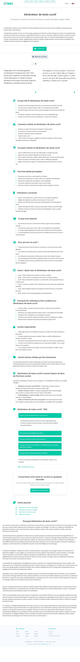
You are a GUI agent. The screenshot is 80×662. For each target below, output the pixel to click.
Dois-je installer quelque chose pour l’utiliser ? (40, 453)
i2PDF (26, 1)
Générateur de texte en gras (27, 512)
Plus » (53, 1)
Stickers (36, 636)
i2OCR (36, 1)
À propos (51, 631)
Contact (50, 634)
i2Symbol (27, 633)
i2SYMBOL (47, 1)
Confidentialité (28, 641)
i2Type (26, 636)
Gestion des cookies (50, 641)
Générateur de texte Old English (28, 507)
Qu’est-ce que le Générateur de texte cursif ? (40, 415)
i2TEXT (41, 1)
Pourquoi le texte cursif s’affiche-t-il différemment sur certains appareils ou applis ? (40, 446)
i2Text (17, 633)
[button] (67, 3)
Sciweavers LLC (44, 644)
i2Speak (18, 636)
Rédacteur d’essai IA (25, 514)
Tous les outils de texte (54, 635)
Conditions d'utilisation (38, 641)
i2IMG (31, 1)
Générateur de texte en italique (28, 510)
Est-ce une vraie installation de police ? (40, 433)
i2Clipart (36, 633)
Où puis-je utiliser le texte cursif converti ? (40, 439)
